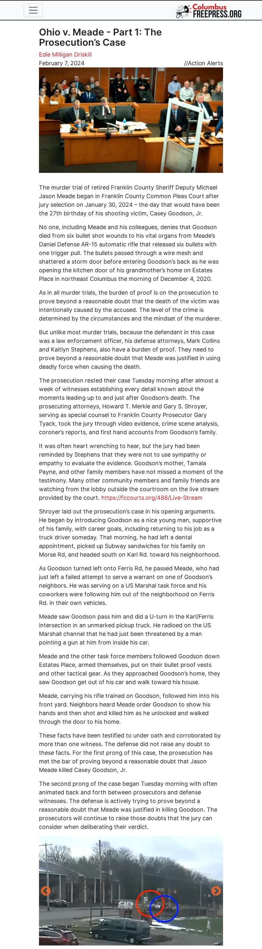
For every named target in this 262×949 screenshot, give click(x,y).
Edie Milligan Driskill (65, 54)
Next (216, 891)
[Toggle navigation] (33, 10)
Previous (45, 891)
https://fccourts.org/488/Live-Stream (152, 497)
